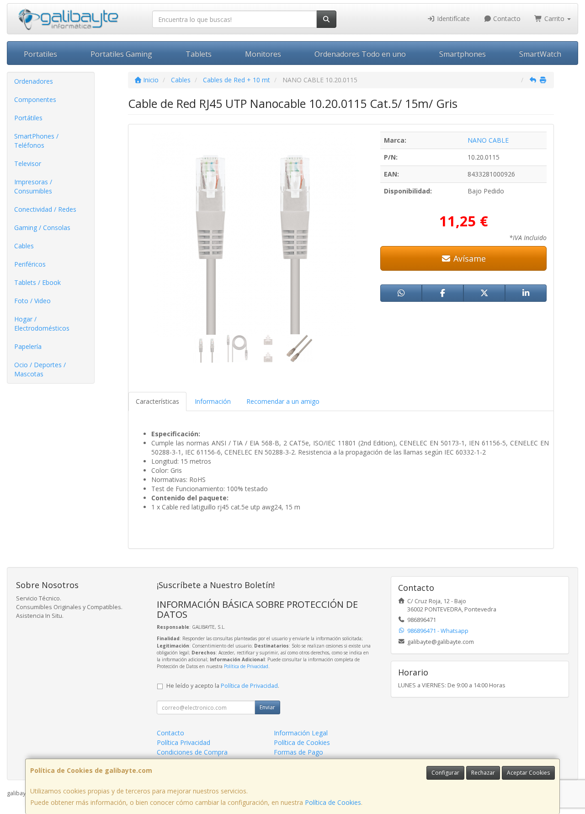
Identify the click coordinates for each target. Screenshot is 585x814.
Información (213, 401)
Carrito (554, 18)
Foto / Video (32, 300)
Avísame (468, 258)
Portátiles (28, 117)
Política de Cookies (333, 802)
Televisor (27, 163)
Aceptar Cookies (528, 773)
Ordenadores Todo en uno (360, 54)
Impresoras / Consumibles (33, 186)
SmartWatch (540, 54)
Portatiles (40, 54)
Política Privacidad (183, 742)
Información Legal (301, 732)
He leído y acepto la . (222, 686)
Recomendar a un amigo (282, 401)
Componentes (35, 99)
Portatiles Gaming (121, 54)
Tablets (199, 54)
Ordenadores (33, 81)
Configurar (445, 773)
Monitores (263, 54)
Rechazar (483, 773)
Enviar (267, 707)
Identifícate (452, 18)
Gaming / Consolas (42, 227)
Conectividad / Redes (45, 209)
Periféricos (30, 264)
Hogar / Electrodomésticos (41, 323)
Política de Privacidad (246, 666)
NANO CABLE (488, 140)
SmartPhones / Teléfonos (36, 141)
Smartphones (462, 54)
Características (157, 401)
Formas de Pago (298, 752)
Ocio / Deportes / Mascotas (40, 369)
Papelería (28, 346)
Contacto (506, 18)
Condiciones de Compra (192, 752)
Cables (24, 245)
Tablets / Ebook (37, 282)
